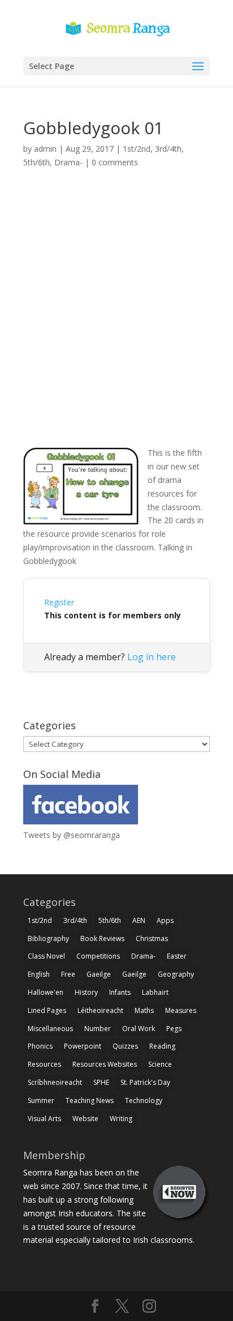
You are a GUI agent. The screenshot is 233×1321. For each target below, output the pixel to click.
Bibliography (48, 938)
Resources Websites (104, 1064)
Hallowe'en (45, 992)
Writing (121, 1118)
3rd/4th (168, 148)
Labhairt (155, 992)
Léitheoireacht (100, 1010)
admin (45, 148)
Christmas (152, 938)
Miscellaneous (50, 1028)
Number (97, 1028)
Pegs (174, 1028)
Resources (44, 1064)
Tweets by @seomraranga (71, 835)
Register (59, 602)
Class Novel (46, 956)
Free (68, 974)
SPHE (101, 1082)
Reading (162, 1046)
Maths (144, 1010)
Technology (143, 1100)
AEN (138, 920)
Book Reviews (102, 938)
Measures (180, 1010)
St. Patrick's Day (145, 1082)
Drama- (68, 162)
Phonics (40, 1046)
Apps (165, 920)
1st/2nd (136, 148)
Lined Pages (47, 1010)
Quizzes (125, 1046)
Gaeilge (99, 974)
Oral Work (138, 1028)
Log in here (151, 657)
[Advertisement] (116, 320)
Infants (120, 992)
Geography (176, 974)
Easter (177, 956)
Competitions (98, 956)
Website (85, 1118)
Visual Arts (44, 1118)
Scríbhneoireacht (55, 1082)
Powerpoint (82, 1046)
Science (160, 1064)
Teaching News (90, 1100)
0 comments (115, 162)
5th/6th (36, 162)
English (39, 974)
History (86, 992)
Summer (41, 1100)
